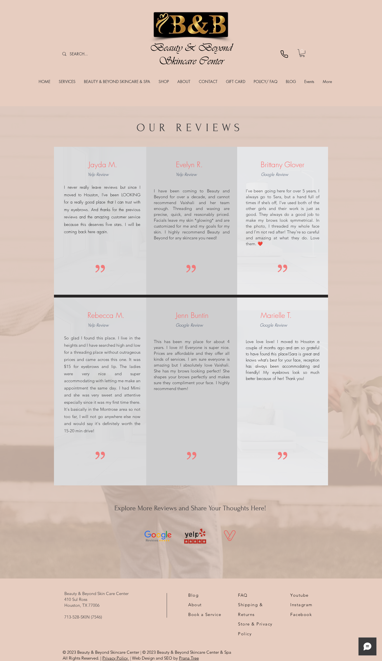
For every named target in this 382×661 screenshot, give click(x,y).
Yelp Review (98, 174)
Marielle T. (276, 315)
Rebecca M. (106, 315)
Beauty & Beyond (191, 47)
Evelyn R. (189, 164)
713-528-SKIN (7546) (83, 617)
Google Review (274, 174)
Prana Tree (189, 658)
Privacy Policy (115, 658)
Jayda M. (103, 164)
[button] (67, 81)
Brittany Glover (282, 164)
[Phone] (284, 54)
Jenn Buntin (192, 315)
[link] (302, 53)
